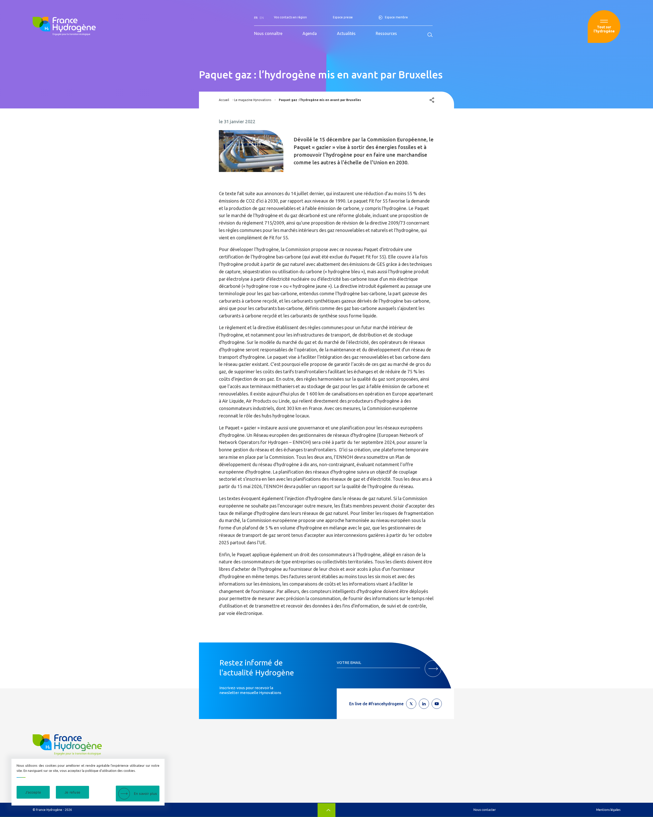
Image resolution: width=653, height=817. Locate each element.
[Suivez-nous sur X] (411, 704)
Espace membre (396, 17)
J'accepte (33, 792)
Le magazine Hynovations (252, 100)
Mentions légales (608, 809)
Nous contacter (484, 809)
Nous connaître (268, 33)
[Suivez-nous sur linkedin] (424, 704)
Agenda (310, 33)
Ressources (386, 33)
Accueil (224, 100)
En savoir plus (145, 793)
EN (262, 17)
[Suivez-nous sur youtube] (437, 704)
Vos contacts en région (290, 17)
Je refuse (72, 792)
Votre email (349, 662)
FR (256, 17)
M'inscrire (433, 668)
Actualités (346, 33)
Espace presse (343, 17)
